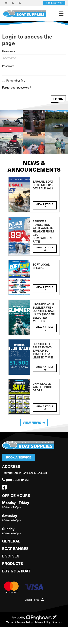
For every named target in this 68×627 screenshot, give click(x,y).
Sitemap (57, 622)
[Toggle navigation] (61, 13)
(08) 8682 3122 (17, 479)
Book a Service (18, 457)
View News (32, 422)
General (11, 541)
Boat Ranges (15, 548)
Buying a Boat (16, 571)
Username (8, 51)
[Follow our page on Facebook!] (5, 488)
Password (8, 66)
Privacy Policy (42, 622)
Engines (10, 556)
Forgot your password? (16, 87)
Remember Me (15, 80)
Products (12, 563)
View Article (44, 204)
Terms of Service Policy (19, 622)
